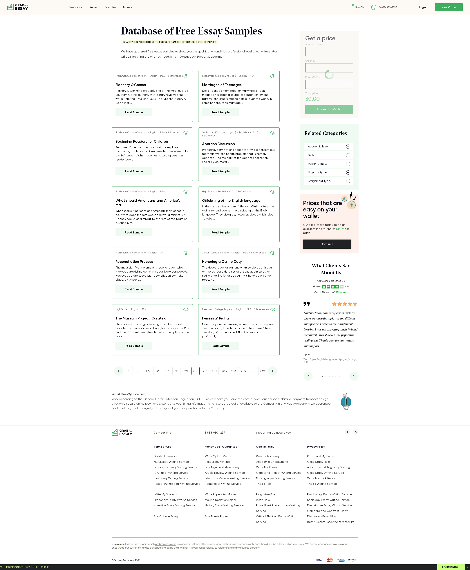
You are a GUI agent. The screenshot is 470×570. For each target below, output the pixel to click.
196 (157, 371)
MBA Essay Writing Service (171, 461)
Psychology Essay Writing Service (329, 494)
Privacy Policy (316, 446)
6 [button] (339, 376)
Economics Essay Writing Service (176, 467)
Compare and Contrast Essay (327, 511)
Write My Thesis (266, 467)
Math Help (263, 500)
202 (214, 371)
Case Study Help (318, 461)
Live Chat (361, 7)
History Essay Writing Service (224, 505)
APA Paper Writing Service (171, 472)
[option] (331, 329)
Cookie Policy (265, 446)
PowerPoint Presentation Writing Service (278, 508)
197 (167, 371)
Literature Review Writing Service (227, 478)
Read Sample (134, 112)
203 (224, 371)
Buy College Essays (167, 516)
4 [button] (332, 376)
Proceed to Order (329, 109)
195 (148, 371)
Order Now (451, 567)
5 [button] (335, 376)
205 (243, 371)
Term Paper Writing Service (223, 483)
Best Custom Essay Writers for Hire (331, 522)
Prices (93, 7)
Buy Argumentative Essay (222, 467)
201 (205, 371)
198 (176, 371)
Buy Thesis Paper (216, 516)
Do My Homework (165, 456)
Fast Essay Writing (217, 461)
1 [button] (322, 376)
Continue (327, 244)
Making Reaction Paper (220, 500)
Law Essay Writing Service (171, 478)
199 (186, 371)
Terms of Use (162, 446)
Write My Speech (165, 494)
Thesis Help (264, 483)
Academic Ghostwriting (272, 461)
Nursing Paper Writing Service (276, 478)
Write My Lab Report (219, 456)
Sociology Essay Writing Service (328, 500)
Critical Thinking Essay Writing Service (276, 519)
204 (233, 371)
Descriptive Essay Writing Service (329, 505)
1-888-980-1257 (388, 7)
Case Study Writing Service (325, 472)
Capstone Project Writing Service (278, 472)
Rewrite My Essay (267, 456)
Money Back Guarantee (221, 446)
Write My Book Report (322, 478)
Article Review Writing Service (225, 472)
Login (422, 7)
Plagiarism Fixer (266, 494)
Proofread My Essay (320, 456)
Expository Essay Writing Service (175, 500)
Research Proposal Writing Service (177, 483)
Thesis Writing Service (322, 483)
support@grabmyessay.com (274, 432)
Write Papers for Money (221, 494)
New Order (449, 7)
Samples (110, 7)
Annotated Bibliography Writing (328, 467)
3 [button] (329, 376)
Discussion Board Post (322, 516)
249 (262, 371)
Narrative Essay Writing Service (175, 505)
